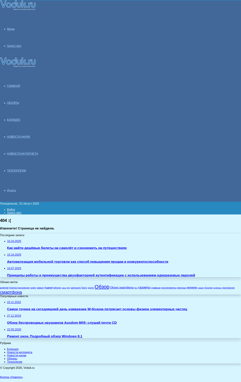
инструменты (169, 287)
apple (33, 288)
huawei (49, 287)
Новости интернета (22, 153)
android (4, 287)
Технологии (14, 361)
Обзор (102, 287)
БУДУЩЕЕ (13, 119)
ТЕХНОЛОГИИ (16, 170)
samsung (76, 287)
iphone (57, 287)
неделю (192, 287)
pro (68, 288)
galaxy (40, 287)
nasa (64, 288)
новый (200, 288)
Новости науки (16, 355)
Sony (84, 287)
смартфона (11, 292)
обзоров (208, 288)
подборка (217, 288)
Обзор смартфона (122, 287)
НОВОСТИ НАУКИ (18, 136)
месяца (181, 287)
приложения (228, 288)
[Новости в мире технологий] (18, 9)
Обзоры (12, 358)
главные (156, 287)
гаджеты (144, 287)
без (135, 288)
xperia (91, 288)
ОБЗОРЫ (13, 102)
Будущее (13, 349)
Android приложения (19, 288)
